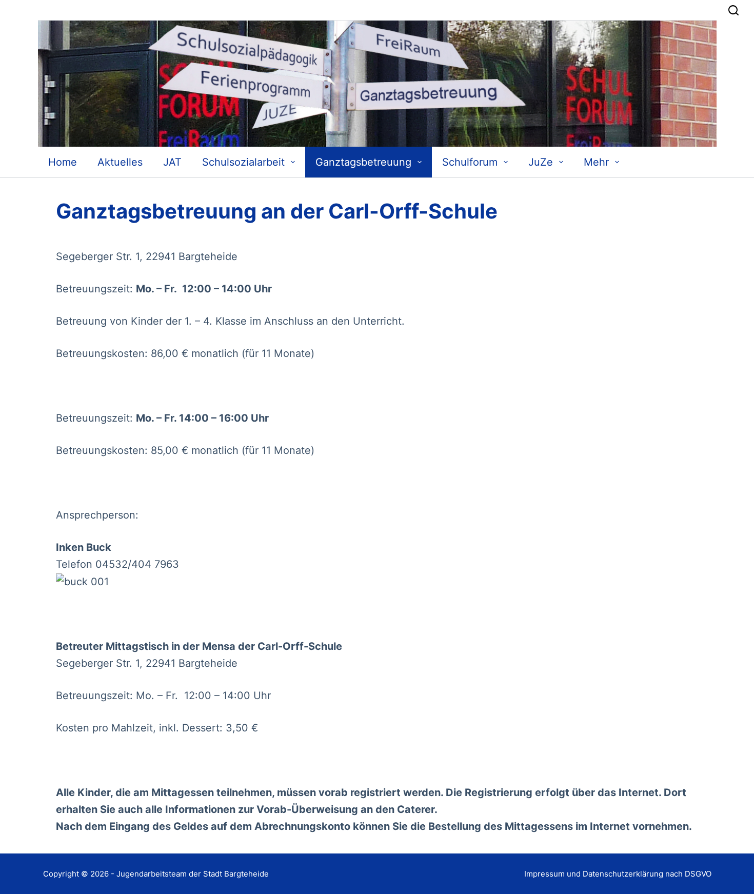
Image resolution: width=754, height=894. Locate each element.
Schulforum (470, 162)
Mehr (596, 162)
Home (62, 162)
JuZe (540, 162)
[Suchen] (733, 10)
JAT (172, 162)
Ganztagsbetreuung (363, 162)
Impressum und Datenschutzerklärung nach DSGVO (617, 874)
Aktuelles (120, 162)
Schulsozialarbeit (243, 162)
